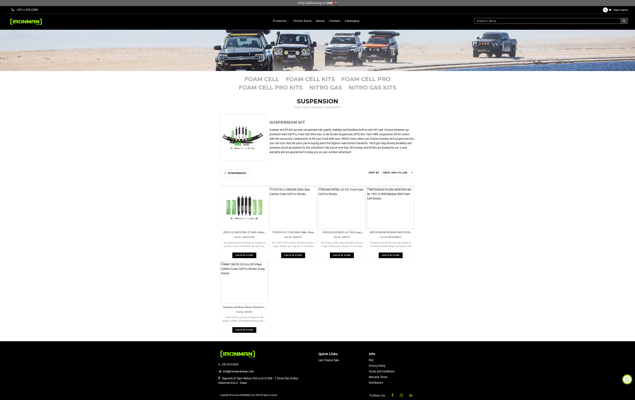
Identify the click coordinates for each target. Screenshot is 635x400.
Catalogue (352, 20)
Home (297, 107)
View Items (616, 10)
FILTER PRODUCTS (237, 173)
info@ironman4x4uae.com (238, 371)
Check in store (244, 255)
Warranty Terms (378, 377)
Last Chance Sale (328, 360)
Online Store (302, 20)
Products (280, 20)
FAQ (371, 360)
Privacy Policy (377, 365)
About (320, 20)
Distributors (376, 382)
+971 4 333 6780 (27, 9)
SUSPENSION (316, 107)
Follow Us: (378, 395)
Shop (305, 107)
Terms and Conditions (382, 371)
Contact (334, 20)
